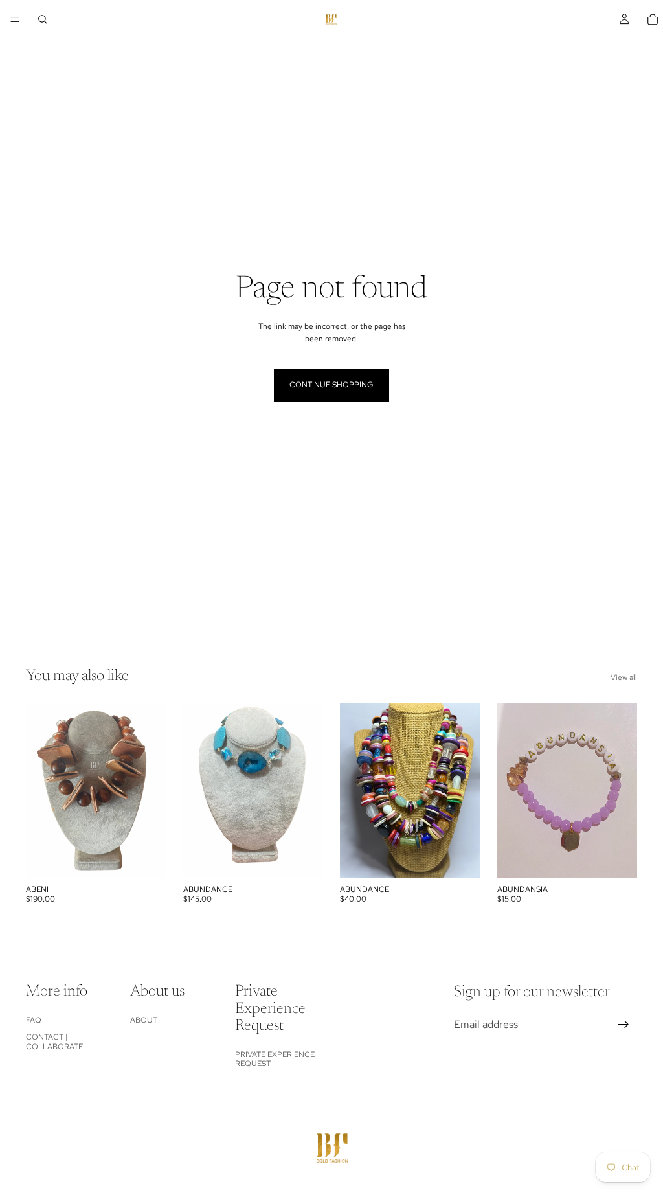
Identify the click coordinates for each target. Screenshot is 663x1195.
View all (624, 677)
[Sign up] (623, 1024)
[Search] (42, 19)
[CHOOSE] (617, 858)
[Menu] (15, 19)
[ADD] (146, 858)
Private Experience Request (275, 1058)
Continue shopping (331, 385)
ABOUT (143, 1020)
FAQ (33, 1020)
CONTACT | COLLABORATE (54, 1041)
